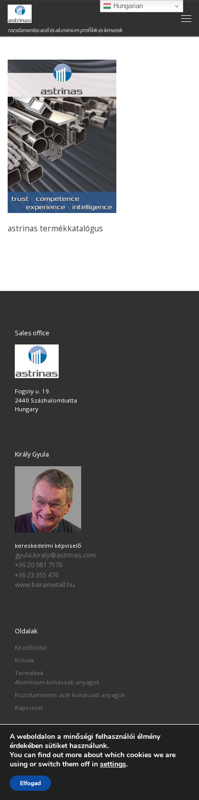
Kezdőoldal (30, 647)
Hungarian (127, 6)
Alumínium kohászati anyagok (57, 682)
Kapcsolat (29, 707)
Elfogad (30, 783)
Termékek (29, 673)
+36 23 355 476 (37, 574)
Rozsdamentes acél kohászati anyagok (70, 695)
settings (113, 764)
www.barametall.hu (45, 584)
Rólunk (24, 660)
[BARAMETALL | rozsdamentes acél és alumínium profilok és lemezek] (20, 12)
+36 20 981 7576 (38, 564)
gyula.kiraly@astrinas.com (55, 554)
